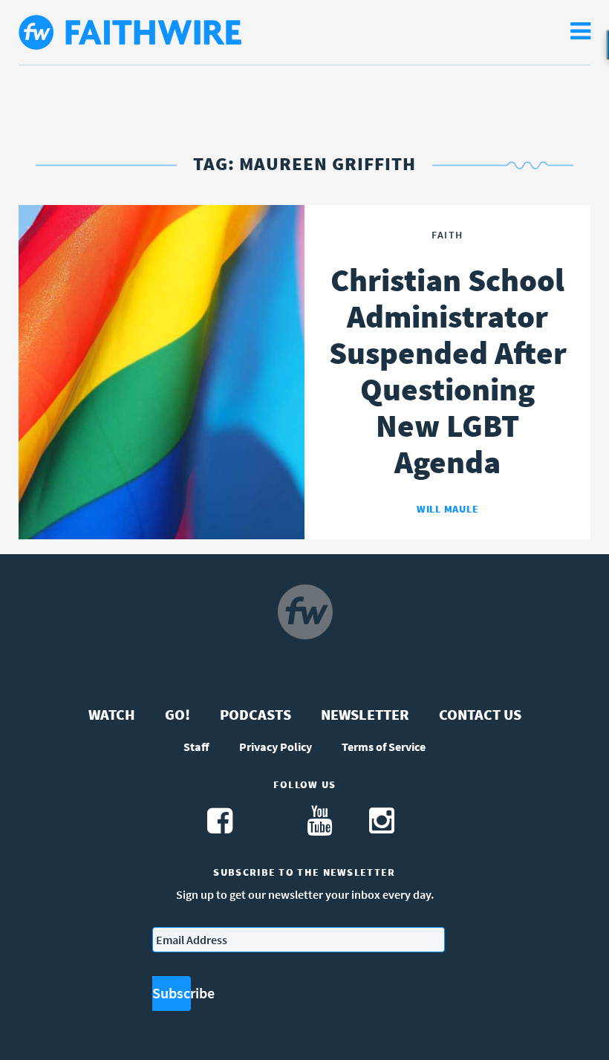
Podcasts (255, 714)
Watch (111, 714)
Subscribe (171, 992)
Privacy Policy (275, 746)
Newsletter (365, 714)
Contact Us (480, 714)
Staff (196, 746)
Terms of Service (384, 746)
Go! (177, 714)
